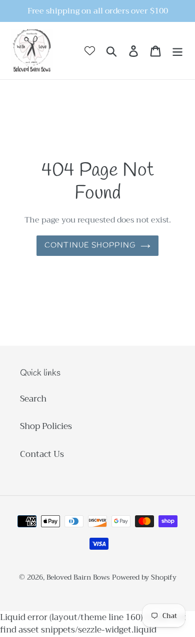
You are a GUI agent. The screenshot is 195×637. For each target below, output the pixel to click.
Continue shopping (90, 245)
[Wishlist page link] (89, 50)
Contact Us (42, 454)
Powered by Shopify (144, 577)
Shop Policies (46, 426)
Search (33, 399)
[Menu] (177, 50)
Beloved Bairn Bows (78, 577)
